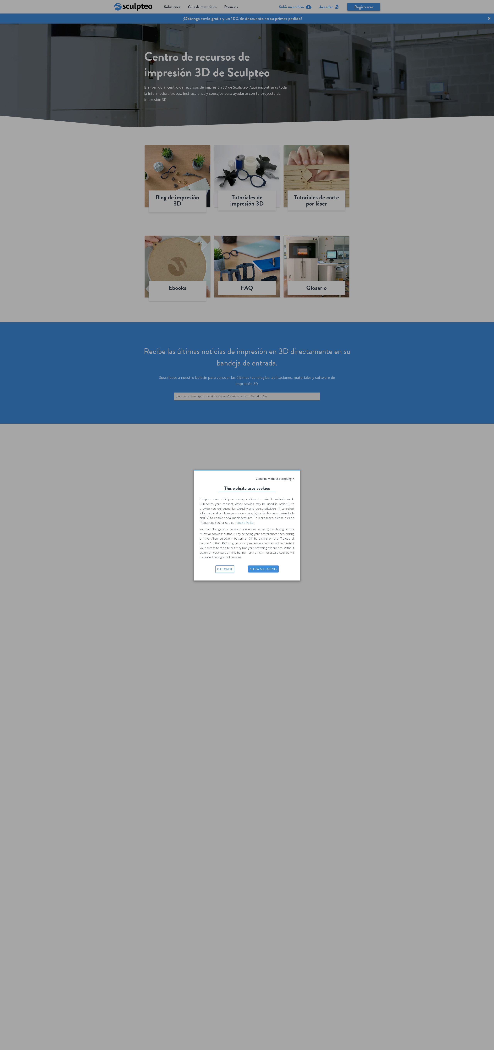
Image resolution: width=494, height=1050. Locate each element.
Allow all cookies (263, 568)
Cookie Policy (244, 522)
